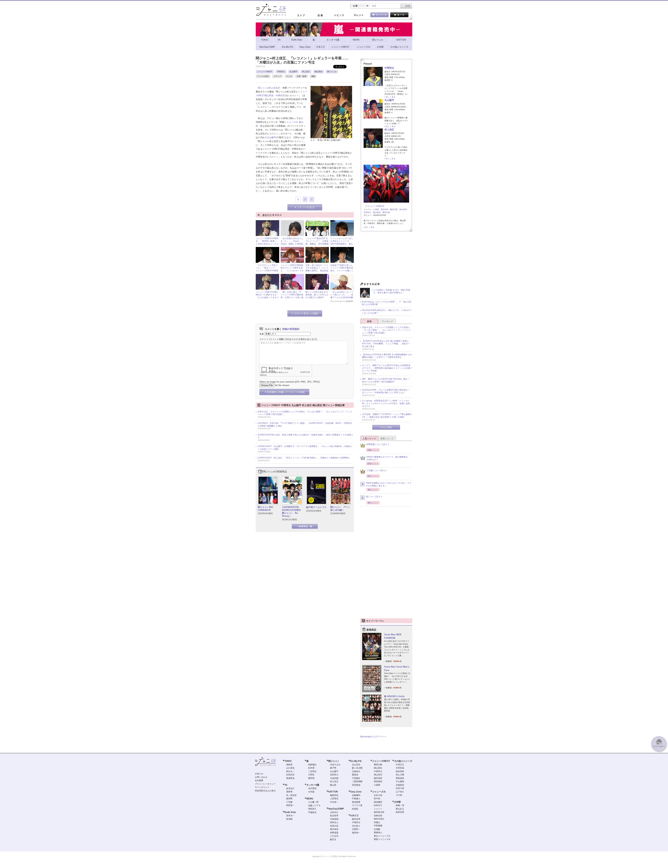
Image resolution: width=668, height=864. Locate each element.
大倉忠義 (334, 778)
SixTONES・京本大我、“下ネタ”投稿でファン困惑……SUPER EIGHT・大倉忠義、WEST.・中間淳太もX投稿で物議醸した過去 (305, 424)
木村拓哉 (400, 768)
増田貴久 (312, 809)
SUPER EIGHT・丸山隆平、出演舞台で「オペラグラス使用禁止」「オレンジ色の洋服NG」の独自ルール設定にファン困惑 (305, 447)
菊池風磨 (356, 802)
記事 (320, 15)
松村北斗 (378, 805)
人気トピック (369, 438)
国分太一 (290, 771)
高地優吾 (378, 802)
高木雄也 (334, 829)
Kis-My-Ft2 (355, 761)
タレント (358, 15)
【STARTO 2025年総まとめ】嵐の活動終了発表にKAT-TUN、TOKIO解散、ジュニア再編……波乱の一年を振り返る (386, 344)
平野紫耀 (378, 825)
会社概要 (259, 780)
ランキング (387, 321)
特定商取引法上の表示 (265, 791)
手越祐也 (312, 812)
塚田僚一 (356, 832)
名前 (261, 333)
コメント (263, 339)
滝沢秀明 (312, 788)
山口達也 (290, 768)
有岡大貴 (334, 826)
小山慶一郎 (313, 802)
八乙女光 (334, 836)
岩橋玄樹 (378, 815)
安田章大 (334, 774)
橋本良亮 (356, 819)
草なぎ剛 (400, 774)
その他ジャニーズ (403, 761)
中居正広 (400, 764)
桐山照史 (318, 71)
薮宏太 (333, 839)
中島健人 (356, 798)
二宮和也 (312, 771)
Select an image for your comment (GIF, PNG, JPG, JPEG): (289, 381)
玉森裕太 (356, 771)
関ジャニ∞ (331, 71)
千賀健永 (356, 778)
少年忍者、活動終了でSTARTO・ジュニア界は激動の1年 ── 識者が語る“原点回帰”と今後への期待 (387, 415)
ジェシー (378, 809)
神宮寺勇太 (379, 819)
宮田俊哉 (356, 785)
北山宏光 (356, 764)
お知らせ (259, 773)
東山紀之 (400, 809)
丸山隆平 (293, 71)
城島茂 (289, 764)
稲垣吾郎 (400, 771)
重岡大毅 (386, 212)
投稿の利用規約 (290, 329)
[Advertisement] (386, 258)
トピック (339, 15)
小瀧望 (376, 209)
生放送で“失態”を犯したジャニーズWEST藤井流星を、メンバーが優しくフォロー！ (341, 269)
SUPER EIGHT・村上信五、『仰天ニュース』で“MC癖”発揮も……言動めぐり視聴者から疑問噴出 (303, 458)
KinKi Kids (290, 812)
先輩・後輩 (301, 76)
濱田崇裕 (384, 209)
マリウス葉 (357, 805)
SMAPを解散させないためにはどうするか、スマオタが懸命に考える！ (388, 484)
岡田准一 (290, 805)
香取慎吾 (400, 778)
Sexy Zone (355, 791)
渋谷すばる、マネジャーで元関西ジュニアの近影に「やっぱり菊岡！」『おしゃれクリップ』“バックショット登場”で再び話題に (305, 413)
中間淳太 (281, 71)
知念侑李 (334, 815)
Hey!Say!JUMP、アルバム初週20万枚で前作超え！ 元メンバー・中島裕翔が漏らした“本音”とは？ (387, 391)
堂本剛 (289, 819)
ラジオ (289, 76)
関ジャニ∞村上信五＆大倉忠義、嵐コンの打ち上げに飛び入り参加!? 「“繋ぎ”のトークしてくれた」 (316, 297)
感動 (313, 76)
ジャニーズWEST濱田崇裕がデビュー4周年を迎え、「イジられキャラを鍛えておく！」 (292, 269)
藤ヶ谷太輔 (357, 768)
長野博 (289, 792)
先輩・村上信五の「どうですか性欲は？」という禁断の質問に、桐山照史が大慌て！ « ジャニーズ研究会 (317, 270)
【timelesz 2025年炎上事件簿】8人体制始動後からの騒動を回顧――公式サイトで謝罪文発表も (387, 356)
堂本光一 (290, 815)
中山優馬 (400, 781)
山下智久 (400, 792)
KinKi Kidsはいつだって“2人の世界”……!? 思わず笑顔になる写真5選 (386, 303)
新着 (369, 321)
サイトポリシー (262, 787)
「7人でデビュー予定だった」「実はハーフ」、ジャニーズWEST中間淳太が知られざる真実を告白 (267, 270)
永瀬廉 (377, 829)
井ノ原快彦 (291, 795)
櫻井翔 (311, 778)
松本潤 (311, 768)
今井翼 (311, 792)
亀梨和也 (334, 795)
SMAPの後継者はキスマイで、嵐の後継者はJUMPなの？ (387, 458)
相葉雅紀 (312, 764)
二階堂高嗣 (357, 781)
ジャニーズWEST (264, 71)
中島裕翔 (334, 819)
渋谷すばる (335, 764)
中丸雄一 (334, 802)
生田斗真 (400, 788)
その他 (399, 795)
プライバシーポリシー (265, 784)
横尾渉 (355, 774)
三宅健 (289, 802)
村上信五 (306, 71)
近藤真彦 (400, 785)
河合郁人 (356, 826)
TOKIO (288, 761)
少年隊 (397, 802)
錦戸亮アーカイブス (316, 507)
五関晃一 (356, 829)
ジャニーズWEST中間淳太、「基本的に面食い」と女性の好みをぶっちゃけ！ (267, 242)
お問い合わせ (261, 777)
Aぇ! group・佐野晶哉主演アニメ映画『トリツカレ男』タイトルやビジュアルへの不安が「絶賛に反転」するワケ (387, 403)
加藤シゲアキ (314, 805)
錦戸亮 (333, 768)
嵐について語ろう (374, 496)
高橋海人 (378, 832)
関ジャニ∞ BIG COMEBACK (265, 508)
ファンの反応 (263, 76)
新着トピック (387, 438)
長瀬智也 (290, 778)
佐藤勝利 (356, 795)
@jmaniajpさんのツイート (373, 736)
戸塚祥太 (356, 822)
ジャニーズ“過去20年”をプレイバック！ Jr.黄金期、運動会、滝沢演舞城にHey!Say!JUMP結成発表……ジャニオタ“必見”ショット (316, 245)
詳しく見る (390, 97)
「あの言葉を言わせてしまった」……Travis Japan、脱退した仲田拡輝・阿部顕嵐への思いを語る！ (292, 243)
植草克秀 (400, 812)
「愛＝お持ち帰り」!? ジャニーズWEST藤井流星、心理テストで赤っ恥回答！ (292, 296)
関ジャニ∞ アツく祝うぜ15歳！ (340, 508)
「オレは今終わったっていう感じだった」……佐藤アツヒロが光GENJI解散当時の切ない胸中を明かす (341, 297)
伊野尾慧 (334, 832)
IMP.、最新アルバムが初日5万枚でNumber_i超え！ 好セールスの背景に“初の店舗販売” (387, 380)
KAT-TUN (333, 791)
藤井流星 (394, 209)
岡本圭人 (334, 822)
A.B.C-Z (354, 815)
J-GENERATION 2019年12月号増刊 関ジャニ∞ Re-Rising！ (291, 511)
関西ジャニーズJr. (382, 839)
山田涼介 (334, 812)
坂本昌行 (290, 788)
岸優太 (377, 822)
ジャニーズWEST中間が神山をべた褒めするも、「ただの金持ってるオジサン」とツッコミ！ (267, 296)
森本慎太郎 (379, 812)
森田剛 (289, 798)
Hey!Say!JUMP (336, 808)
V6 (285, 785)
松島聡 (355, 809)
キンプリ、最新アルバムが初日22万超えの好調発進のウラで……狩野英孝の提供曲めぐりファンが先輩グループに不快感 (387, 368)
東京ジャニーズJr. (382, 836)
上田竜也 (334, 798)
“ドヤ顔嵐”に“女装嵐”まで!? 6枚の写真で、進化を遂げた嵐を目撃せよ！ (391, 291)
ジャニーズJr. (291, 122)
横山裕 (333, 785)
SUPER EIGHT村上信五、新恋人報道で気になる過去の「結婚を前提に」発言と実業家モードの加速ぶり (305, 436)
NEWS (309, 798)
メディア (277, 76)
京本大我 (378, 795)
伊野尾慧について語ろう (377, 444)
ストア (301, 15)
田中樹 (377, 798)
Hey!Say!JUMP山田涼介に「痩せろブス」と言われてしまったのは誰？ (387, 311)
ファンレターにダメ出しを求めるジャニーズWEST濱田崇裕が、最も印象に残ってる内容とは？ (341, 243)
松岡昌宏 (290, 774)
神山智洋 (403, 209)
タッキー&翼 (312, 785)
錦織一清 (400, 805)
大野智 (311, 774)
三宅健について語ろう (376, 470)
